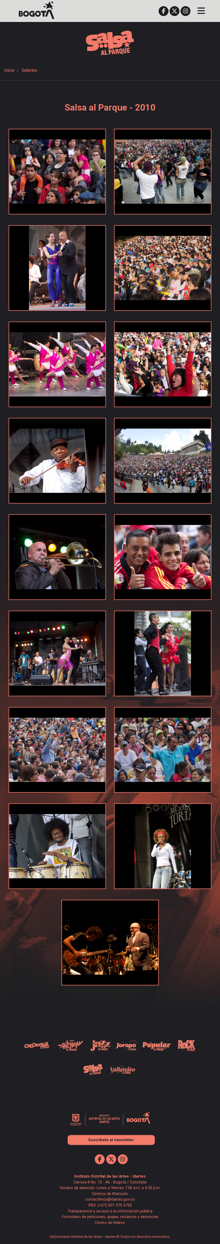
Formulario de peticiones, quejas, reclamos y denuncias (110, 1217)
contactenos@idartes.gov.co (110, 1199)
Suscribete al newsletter (111, 1140)
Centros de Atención (110, 1194)
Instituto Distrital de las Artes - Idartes (110, 1176)
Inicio (9, 70)
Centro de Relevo (110, 1222)
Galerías (29, 70)
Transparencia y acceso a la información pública (110, 1211)
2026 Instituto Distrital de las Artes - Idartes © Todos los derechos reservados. (110, 1237)
